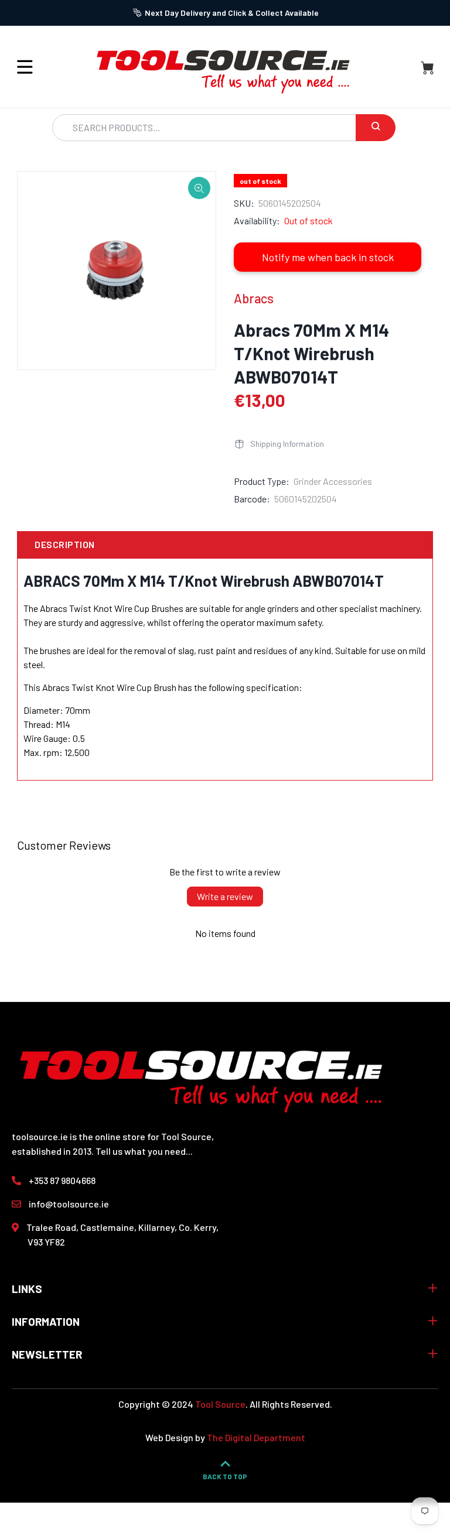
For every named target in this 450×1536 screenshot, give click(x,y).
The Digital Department (256, 1437)
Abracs (254, 298)
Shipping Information (287, 444)
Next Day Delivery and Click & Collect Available (232, 13)
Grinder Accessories (333, 481)
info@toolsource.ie (69, 1203)
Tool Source (220, 1404)
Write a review (225, 896)
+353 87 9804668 (62, 1180)
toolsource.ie (40, 1136)
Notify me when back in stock (328, 257)
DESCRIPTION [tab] (64, 544)
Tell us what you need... (144, 1151)
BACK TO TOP (225, 1476)
